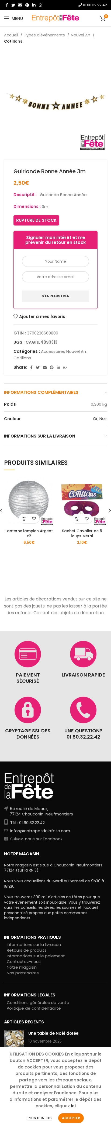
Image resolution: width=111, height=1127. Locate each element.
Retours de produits (27, 950)
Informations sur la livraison (34, 944)
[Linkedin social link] (34, 5)
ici (73, 1106)
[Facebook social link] (7, 5)
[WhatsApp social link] (40, 5)
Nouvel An (81, 35)
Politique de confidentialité (34, 1008)
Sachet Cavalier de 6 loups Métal (82, 533)
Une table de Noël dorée (53, 1033)
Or (95, 418)
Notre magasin (22, 967)
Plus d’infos (39, 1118)
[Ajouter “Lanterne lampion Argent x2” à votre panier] (24, 518)
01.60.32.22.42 (94, 5)
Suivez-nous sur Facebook (36, 839)
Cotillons (13, 41)
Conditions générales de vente (38, 1002)
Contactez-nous (24, 961)
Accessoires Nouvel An (63, 351)
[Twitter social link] (13, 5)
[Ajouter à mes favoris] (34, 518)
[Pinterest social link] (27, 5)
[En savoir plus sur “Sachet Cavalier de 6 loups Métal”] (77, 518)
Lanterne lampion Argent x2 (29, 533)
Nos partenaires (23, 973)
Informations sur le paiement (36, 956)
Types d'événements (45, 35)
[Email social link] (20, 5)
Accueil (11, 35)
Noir (103, 418)
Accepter (71, 1118)
